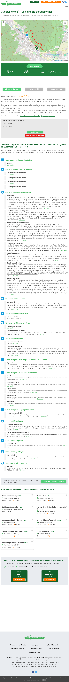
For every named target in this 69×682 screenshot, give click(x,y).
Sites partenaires (53, 648)
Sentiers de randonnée (9, 15)
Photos (9, 309)
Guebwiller (33, 15)
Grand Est (19, 15)
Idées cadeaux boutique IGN (35, 136)
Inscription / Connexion (51, 645)
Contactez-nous (34, 652)
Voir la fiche (34, 66)
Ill (61, 332)
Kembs (45, 332)
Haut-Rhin (26, 15)
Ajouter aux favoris (11, 89)
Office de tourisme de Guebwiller (52, 73)
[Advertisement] (34, 81)
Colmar (54, 332)
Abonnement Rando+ (17, 648)
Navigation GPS (34, 89)
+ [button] (3, 22)
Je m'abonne (19, 579)
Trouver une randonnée (18, 645)
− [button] (3, 25)
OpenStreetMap (58, 60)
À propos (34, 1)
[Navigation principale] (66, 5)
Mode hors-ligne (56, 89)
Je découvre (35, 132)
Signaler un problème (48, 116)
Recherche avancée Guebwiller (54, 481)
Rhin (8, 334)
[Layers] (65, 23)
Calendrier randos (36, 648)
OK (44, 680)
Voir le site (10, 165)
